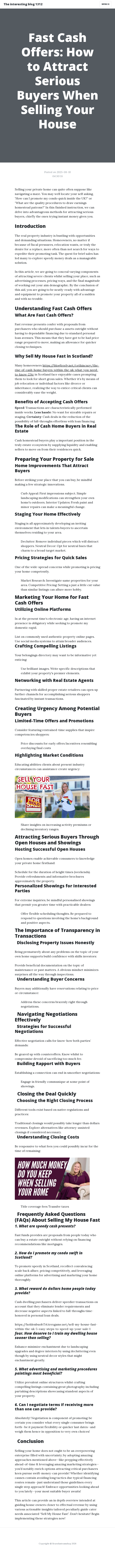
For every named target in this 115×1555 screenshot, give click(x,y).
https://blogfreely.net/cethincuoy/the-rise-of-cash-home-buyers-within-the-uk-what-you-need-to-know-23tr (57, 369)
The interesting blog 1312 (23, 4)
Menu (105, 4)
